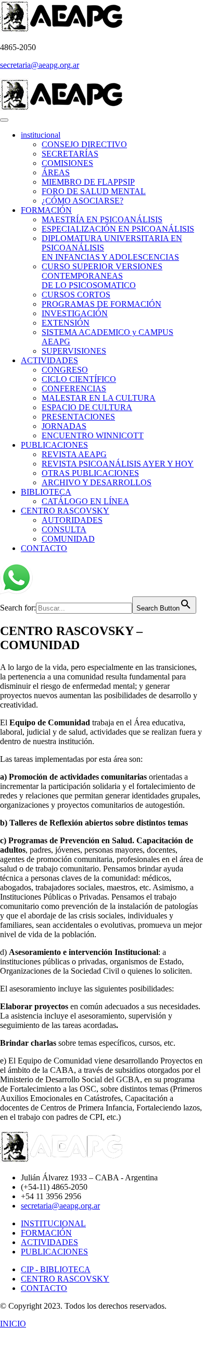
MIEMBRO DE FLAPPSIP (88, 181)
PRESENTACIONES (78, 416)
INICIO (13, 1323)
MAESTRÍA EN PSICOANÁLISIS (102, 219)
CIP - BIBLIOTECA (56, 1269)
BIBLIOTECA (46, 491)
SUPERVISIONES (74, 350)
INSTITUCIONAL (53, 1223)
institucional (40, 134)
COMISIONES (67, 163)
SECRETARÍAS (70, 153)
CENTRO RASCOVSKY (65, 510)
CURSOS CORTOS (76, 294)
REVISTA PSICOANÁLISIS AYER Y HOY (118, 463)
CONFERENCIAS (74, 388)
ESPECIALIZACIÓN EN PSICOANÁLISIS (118, 228)
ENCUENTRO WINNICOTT (93, 435)
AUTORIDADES (72, 520)
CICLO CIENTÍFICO (79, 379)
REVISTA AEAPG (74, 454)
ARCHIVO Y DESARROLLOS (96, 482)
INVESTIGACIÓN (75, 313)
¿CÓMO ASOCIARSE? (82, 200)
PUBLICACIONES (54, 444)
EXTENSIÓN (66, 322)
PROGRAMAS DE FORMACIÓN (101, 304)
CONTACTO (44, 548)
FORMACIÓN (46, 210)
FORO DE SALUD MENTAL (94, 191)
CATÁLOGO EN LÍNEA (85, 501)
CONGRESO (65, 369)
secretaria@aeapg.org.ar (39, 65)
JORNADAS (64, 426)
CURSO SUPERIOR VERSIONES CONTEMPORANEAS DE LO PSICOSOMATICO (102, 276)
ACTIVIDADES (49, 360)
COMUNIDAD (68, 538)
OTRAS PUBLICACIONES (90, 473)
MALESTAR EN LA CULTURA (99, 397)
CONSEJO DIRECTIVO (84, 144)
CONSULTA (64, 529)
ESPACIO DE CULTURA (87, 407)
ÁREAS (56, 172)
